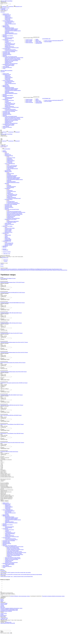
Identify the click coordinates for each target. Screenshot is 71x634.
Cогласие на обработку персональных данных (9, 609)
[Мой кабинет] (1, 130)
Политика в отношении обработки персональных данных (11, 608)
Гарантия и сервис (3, 603)
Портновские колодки (16, 269)
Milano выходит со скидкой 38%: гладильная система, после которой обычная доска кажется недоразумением (21, 574)
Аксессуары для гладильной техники (14, 211)
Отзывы (1, 614)
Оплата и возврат (3, 604)
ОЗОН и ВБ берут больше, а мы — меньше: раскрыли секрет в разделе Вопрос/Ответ (16, 576)
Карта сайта (2, 607)
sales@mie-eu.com (5, 257)
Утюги (66, 269)
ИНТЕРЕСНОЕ (8, 235)
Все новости (2, 570)
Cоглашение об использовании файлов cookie (9, 610)
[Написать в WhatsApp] (1, 137)
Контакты (2, 606)
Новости (2, 600)
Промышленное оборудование (13, 221)
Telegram (5, 261)
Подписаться (3, 597)
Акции (1, 601)
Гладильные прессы (11, 201)
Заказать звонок (3, 146)
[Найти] (0, 5)
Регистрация (2, 8)
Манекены (9, 185)
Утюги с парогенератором (12, 165)
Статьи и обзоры (3, 613)
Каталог (1, 599)
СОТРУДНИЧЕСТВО (9, 243)
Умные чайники (53, 269)
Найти (2, 631)
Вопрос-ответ (3, 616)
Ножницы (22, 269)
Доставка (2, 605)
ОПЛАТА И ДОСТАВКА (10, 228)
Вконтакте (6, 259)
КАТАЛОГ (7, 153)
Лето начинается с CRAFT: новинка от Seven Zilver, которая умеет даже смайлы (15, 572)
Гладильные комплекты (60, 269)
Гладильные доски (8, 269)
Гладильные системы (11, 157)
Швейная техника (10, 173)
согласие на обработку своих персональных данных (20, 596)
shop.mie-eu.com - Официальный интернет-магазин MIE (7, 623)
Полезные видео (3, 615)
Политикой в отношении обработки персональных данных (53, 596)
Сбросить (6, 500)
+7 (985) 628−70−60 (4, 9)
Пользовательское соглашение (6, 611)
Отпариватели (10, 190)
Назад (6, 152)
